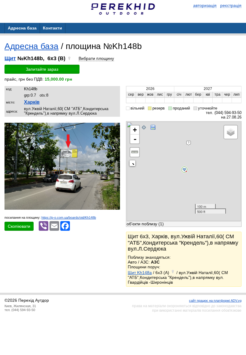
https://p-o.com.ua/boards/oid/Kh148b (68, 217)
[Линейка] (134, 152)
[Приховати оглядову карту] (133, 164)
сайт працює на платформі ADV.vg (215, 300)
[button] (114, 128)
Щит (10, 58)
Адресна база (31, 46)
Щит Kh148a (140, 272)
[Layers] (230, 132)
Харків (32, 102)
